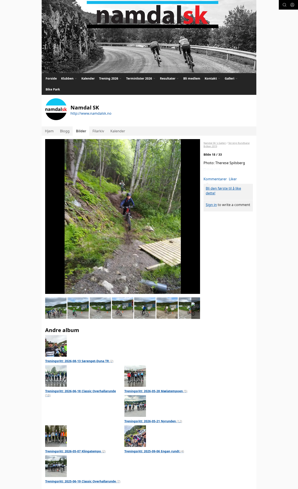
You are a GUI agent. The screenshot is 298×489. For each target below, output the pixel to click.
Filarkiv (98, 131)
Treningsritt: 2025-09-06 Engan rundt (154, 451)
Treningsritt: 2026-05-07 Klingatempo (75, 451)
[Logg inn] (292, 5)
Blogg (65, 131)
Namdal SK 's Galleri (215, 143)
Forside (51, 78)
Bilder (81, 131)
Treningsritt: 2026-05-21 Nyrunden (153, 421)
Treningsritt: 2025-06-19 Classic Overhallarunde (82, 481)
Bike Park (53, 89)
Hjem (49, 131)
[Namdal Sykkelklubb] (149, 36)
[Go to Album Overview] (56, 345)
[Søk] (284, 5)
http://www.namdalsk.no (90, 113)
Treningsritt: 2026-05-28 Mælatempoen (155, 391)
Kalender (88, 78)
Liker (233, 179)
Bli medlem (191, 78)
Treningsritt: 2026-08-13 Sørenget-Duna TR (79, 361)
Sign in (211, 204)
